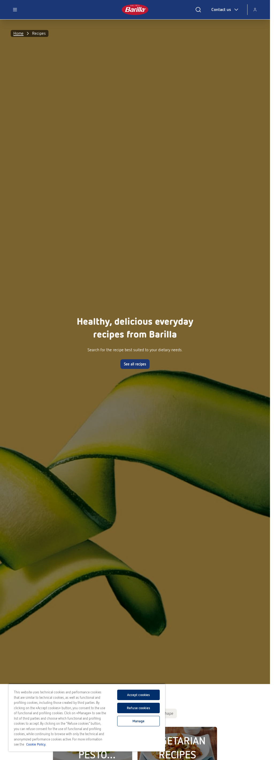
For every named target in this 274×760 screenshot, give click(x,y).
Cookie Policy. (36, 744)
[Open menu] (15, 9)
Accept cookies (138, 695)
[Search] (198, 9)
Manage (138, 721)
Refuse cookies (138, 708)
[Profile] (255, 9)
